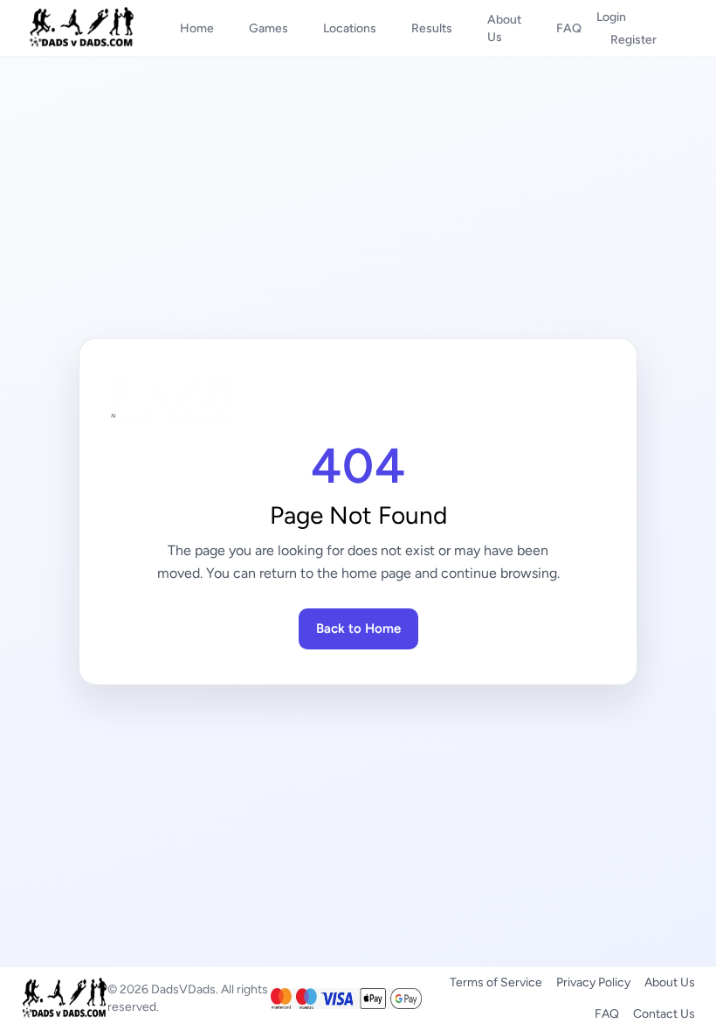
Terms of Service (496, 982)
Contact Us (664, 1013)
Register (633, 39)
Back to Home (358, 628)
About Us (669, 982)
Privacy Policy (593, 982)
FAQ (607, 1013)
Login (611, 17)
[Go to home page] (358, 399)
